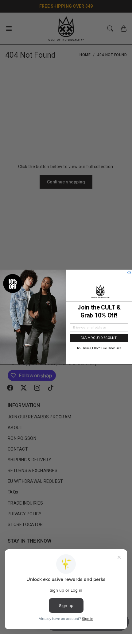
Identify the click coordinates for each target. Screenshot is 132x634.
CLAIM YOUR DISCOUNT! (98, 338)
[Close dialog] (129, 272)
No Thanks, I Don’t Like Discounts (99, 348)
